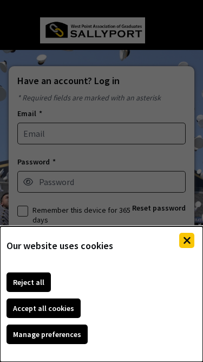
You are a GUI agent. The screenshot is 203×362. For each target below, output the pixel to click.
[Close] (186, 240)
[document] (101, 294)
